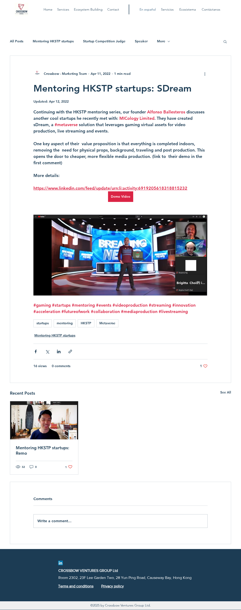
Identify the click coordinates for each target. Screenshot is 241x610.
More (161, 41)
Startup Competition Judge (104, 41)
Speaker (141, 41)
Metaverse (107, 323)
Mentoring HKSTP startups (53, 41)
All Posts (16, 41)
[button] (225, 41)
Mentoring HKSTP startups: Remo (42, 450)
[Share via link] (70, 351)
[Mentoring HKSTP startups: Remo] (44, 420)
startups (42, 323)
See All (225, 392)
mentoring (65, 323)
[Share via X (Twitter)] (47, 351)
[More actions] (205, 73)
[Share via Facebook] (35, 351)
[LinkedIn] (60, 563)
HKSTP (86, 323)
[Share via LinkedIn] (58, 351)
